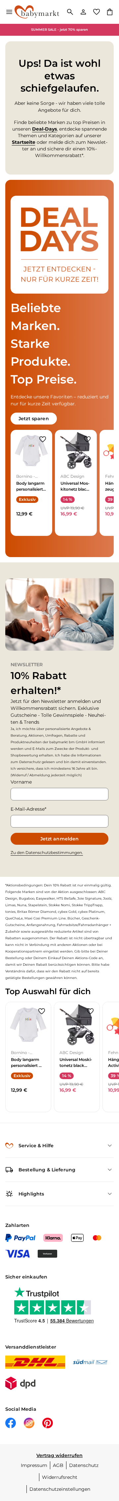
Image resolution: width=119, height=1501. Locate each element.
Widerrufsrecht (59, 1477)
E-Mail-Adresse (28, 809)
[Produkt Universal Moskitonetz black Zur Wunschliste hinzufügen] (87, 439)
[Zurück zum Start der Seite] (107, 1454)
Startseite (23, 142)
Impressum (34, 1465)
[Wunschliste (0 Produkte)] (96, 12)
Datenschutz (84, 1465)
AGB (58, 1465)
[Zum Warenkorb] (110, 12)
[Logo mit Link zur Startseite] (37, 12)
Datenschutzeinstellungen (59, 1489)
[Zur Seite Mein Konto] (83, 12)
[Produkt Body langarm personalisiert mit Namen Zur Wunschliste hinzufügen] (42, 439)
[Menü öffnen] (9, 12)
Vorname (21, 782)
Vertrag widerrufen (59, 1455)
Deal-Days (44, 129)
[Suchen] (70, 12)
